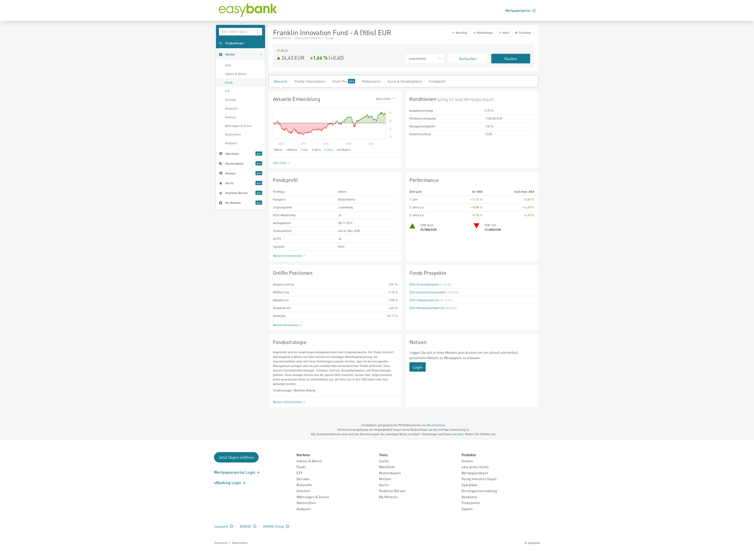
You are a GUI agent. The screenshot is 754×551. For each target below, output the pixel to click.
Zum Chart (280, 163)
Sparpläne (469, 485)
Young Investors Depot (479, 478)
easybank (221, 526)
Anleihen (230, 117)
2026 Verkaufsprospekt (424, 284)
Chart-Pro (339, 81)
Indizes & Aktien (235, 74)
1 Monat (278, 149)
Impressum (221, 542)
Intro (228, 65)
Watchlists (387, 466)
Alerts (384, 485)
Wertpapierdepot (474, 473)
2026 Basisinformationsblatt (427, 292)
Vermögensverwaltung (479, 490)
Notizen (385, 478)
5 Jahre (328, 149)
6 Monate (291, 149)
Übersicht (280, 81)
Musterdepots (390, 473)
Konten (467, 461)
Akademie (469, 496)
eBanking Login (228, 482)
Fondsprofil (437, 81)
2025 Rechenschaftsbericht (426, 308)
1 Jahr (304, 149)
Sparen (467, 508)
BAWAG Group (274, 526)
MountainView (436, 425)
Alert (505, 33)
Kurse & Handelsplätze (405, 81)
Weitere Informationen (288, 256)
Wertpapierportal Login (235, 472)
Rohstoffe (231, 108)
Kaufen (510, 58)
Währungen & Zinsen (238, 126)
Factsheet (524, 33)
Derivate (230, 100)
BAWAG (246, 526)
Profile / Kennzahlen (310, 81)
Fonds (229, 82)
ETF (227, 91)
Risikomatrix (371, 81)
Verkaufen (468, 58)
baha (460, 434)
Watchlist (461, 33)
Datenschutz (239, 542)
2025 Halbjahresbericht (424, 300)
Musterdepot (484, 33)
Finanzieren (470, 502)
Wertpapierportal (518, 10)
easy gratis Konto (475, 466)
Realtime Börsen (392, 490)
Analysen (231, 143)
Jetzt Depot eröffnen (236, 457)
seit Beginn (343, 149)
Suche (384, 461)
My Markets (388, 496)
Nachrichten (233, 134)
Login (417, 366)
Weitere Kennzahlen (286, 325)
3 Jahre (316, 149)
